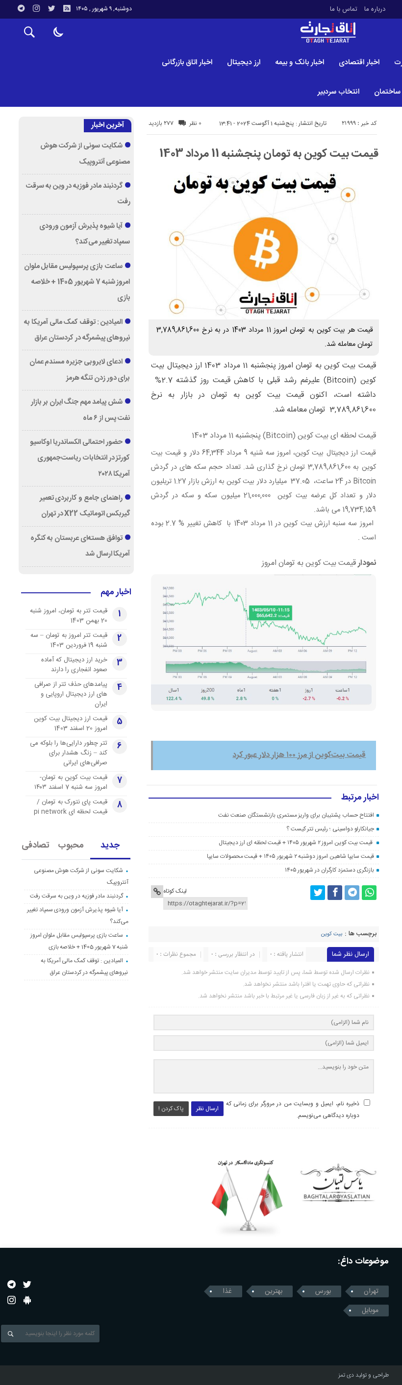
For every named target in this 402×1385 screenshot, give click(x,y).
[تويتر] (51, 8)
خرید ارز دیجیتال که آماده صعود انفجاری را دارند (74, 665)
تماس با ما (343, 9)
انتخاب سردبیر (338, 92)
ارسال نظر (207, 1109)
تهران (371, 1291)
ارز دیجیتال (243, 62)
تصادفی (36, 845)
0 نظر (195, 123)
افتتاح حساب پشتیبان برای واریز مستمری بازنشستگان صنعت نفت (296, 815)
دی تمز (346, 1375)
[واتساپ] (369, 892)
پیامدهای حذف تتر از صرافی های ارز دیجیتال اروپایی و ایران (70, 694)
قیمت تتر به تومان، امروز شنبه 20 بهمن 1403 (68, 616)
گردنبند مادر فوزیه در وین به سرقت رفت (76, 896)
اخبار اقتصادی (359, 62)
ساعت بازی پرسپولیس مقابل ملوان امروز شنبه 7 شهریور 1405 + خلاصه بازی (77, 282)
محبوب (71, 845)
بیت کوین (331, 934)
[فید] (66, 8)
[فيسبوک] (334, 892)
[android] (27, 1300)
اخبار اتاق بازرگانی (187, 62)
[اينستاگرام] (36, 8)
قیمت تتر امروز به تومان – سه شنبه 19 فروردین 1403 (68, 640)
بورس (323, 1291)
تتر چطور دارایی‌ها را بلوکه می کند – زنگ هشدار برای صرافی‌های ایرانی (68, 753)
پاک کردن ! (171, 1109)
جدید (110, 845)
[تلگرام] (21, 8)
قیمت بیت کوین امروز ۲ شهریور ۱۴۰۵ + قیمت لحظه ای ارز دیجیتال (296, 843)
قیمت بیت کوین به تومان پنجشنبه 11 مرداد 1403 (268, 154)
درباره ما (374, 9)
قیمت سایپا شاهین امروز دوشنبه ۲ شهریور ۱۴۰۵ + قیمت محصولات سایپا (290, 856)
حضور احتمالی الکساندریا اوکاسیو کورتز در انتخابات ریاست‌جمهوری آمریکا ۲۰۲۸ (80, 458)
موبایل (370, 1310)
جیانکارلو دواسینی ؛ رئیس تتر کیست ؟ (330, 829)
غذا (227, 1291)
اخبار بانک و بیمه (299, 62)
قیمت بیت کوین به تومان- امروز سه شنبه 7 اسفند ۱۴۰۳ (70, 782)
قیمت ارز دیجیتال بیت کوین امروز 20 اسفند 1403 (70, 723)
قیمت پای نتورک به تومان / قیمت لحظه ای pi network (70, 807)
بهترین (273, 1291)
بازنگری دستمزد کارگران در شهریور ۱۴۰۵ (329, 870)
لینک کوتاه (175, 891)
